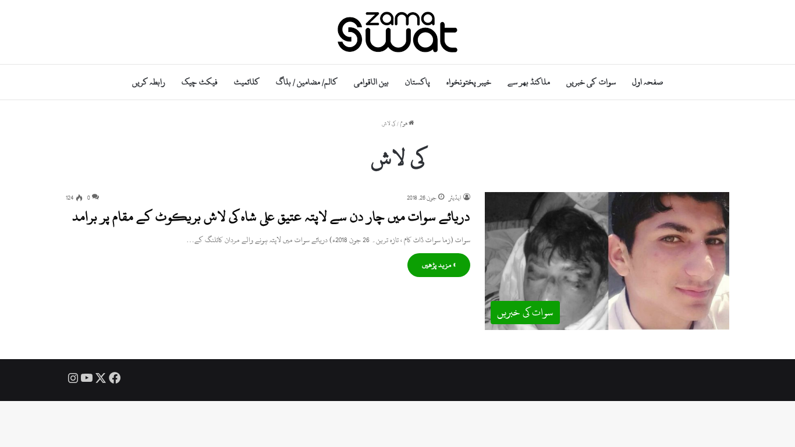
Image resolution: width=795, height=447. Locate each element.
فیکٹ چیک (199, 82)
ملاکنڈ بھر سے (528, 82)
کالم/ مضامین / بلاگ (307, 82)
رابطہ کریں (148, 82)
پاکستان (417, 82)
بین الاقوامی (371, 82)
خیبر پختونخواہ (468, 82)
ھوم (404, 124)
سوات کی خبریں (590, 82)
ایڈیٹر (455, 198)
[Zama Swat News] (397, 32)
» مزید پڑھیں (439, 265)
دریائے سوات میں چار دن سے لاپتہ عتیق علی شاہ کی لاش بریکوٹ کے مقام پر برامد (271, 216)
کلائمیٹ (247, 82)
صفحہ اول (647, 82)
